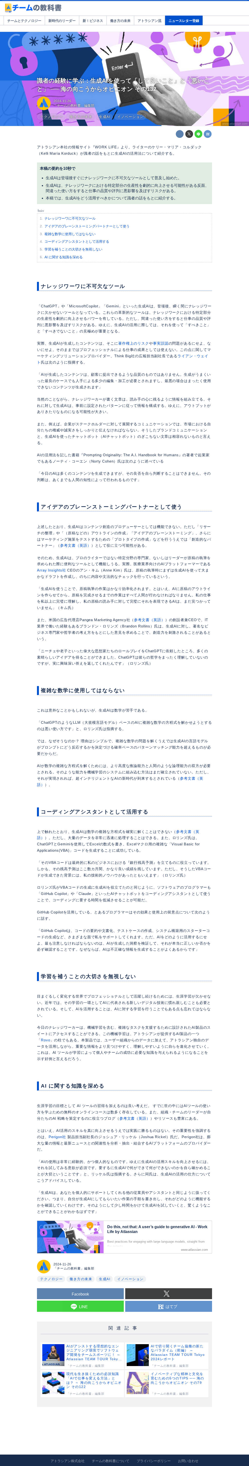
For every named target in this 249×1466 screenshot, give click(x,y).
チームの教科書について (110, 1461)
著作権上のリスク (133, 343)
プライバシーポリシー (154, 1461)
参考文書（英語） (75, 545)
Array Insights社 (51, 570)
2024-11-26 (62, 101)
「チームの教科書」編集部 (73, 105)
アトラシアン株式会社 (68, 1461)
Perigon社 (57, 1137)
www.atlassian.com (235, 123)
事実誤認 (161, 343)
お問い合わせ (188, 1461)
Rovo (45, 1040)
